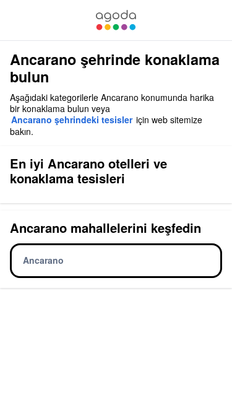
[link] (115, 20)
